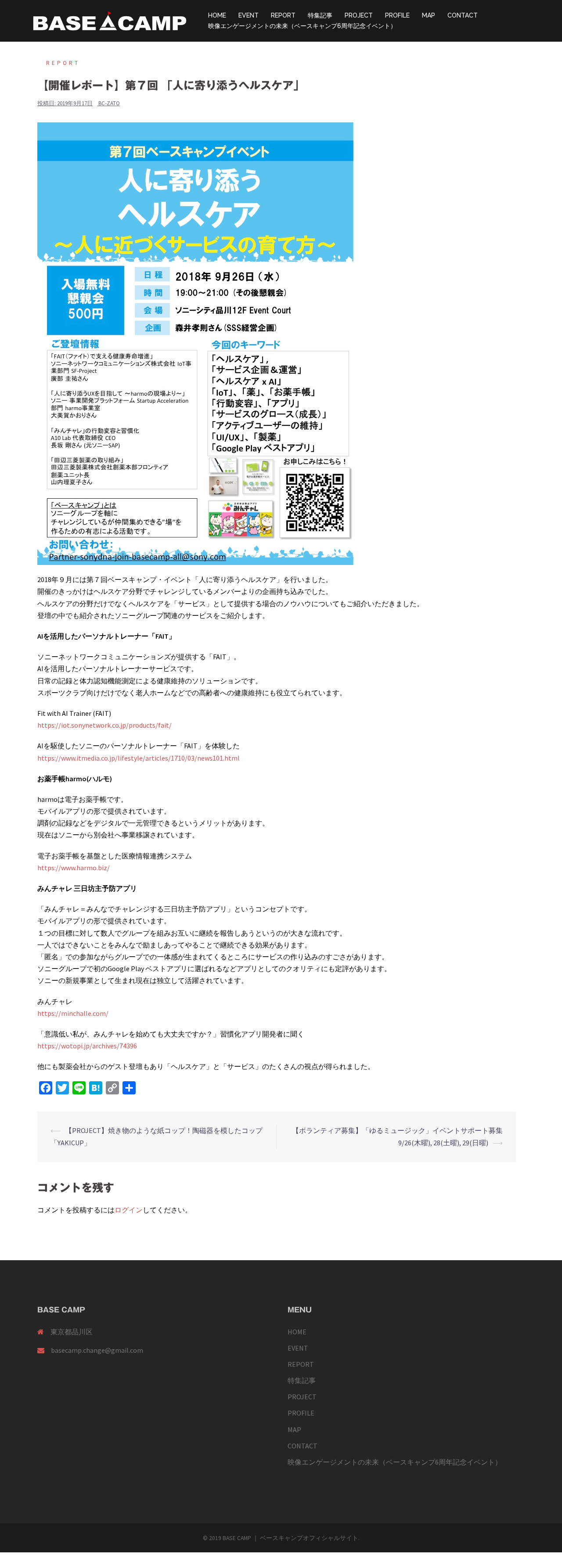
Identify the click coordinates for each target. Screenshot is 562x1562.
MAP (428, 15)
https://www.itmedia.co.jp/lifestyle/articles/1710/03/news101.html (138, 758)
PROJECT (359, 15)
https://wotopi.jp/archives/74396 (87, 1045)
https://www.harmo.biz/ (73, 867)
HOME (217, 15)
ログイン (129, 1209)
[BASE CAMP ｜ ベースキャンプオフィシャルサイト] (110, 20)
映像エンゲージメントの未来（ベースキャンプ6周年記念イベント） (302, 25)
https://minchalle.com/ (72, 1013)
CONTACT (462, 15)
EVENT (248, 15)
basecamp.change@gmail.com (97, 1350)
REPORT (283, 15)
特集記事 (320, 15)
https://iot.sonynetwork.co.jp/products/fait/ (104, 725)
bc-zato (109, 103)
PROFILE (397, 15)
